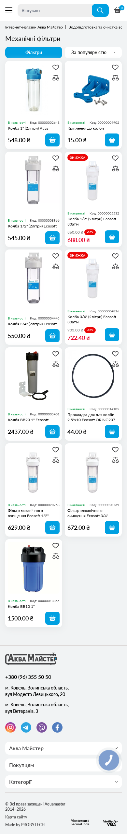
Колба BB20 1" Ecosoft (28, 419)
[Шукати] (100, 10)
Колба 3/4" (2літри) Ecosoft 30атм (91, 319)
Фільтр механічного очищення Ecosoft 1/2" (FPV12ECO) (28, 513)
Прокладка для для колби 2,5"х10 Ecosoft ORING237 (91, 417)
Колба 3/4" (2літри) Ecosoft (32, 323)
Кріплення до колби (85, 128)
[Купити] (52, 139)
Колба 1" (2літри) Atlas (28, 128)
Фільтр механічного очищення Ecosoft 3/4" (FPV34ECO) (87, 513)
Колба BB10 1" (21, 606)
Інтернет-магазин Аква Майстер (34, 27)
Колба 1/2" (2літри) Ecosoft (32, 226)
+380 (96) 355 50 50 (28, 677)
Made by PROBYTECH (25, 824)
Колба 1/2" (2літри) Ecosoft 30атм (91, 221)
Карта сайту (16, 817)
